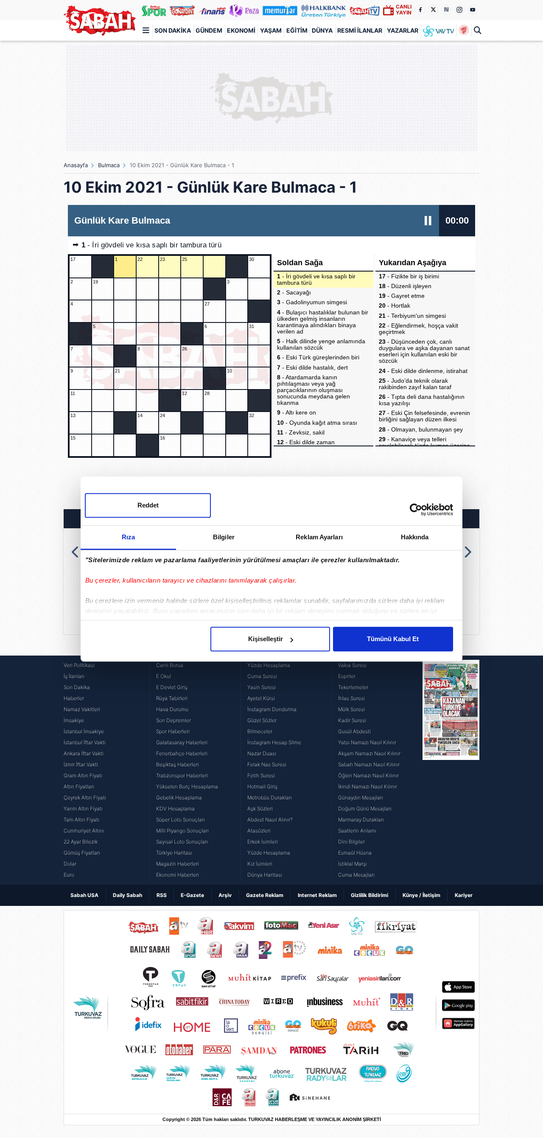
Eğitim (297, 30)
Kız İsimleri (259, 864)
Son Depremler (173, 720)
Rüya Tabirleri (172, 698)
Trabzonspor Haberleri (182, 775)
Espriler (346, 676)
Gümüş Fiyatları (82, 852)
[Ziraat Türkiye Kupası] (463, 30)
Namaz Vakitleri (82, 709)
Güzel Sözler (262, 720)
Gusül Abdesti (354, 731)
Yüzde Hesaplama (268, 665)
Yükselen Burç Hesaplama (187, 786)
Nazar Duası (261, 753)
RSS (162, 895)
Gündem (209, 30)
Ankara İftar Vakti (84, 753)
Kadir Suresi (352, 720)
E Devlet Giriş (172, 687)
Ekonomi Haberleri (177, 875)
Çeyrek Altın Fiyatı (85, 797)
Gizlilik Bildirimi (369, 895)
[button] (75, 552)
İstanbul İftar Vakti (85, 742)
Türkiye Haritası (174, 852)
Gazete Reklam (264, 895)
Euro (69, 875)
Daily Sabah (127, 895)
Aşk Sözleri (260, 808)
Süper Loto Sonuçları (180, 819)
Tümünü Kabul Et (393, 638)
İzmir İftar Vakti (81, 764)
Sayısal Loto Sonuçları (182, 841)
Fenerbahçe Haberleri (181, 753)
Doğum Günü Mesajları (365, 808)
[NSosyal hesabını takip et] (446, 10)
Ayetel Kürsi (261, 698)
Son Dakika (172, 30)
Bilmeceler (259, 731)
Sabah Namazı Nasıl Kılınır (369, 764)
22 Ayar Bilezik (81, 841)
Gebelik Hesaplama (179, 797)
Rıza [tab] (128, 537)
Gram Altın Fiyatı (83, 775)
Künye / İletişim (421, 895)
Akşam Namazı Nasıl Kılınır (369, 753)
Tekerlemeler (353, 687)
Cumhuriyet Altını (84, 830)
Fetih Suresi (261, 775)
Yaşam (271, 30)
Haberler (74, 698)
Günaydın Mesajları (360, 797)
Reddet (148, 505)
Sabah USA (84, 895)
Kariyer (464, 895)
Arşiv (225, 895)
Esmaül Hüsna (355, 852)
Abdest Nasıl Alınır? (270, 819)
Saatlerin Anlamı (357, 830)
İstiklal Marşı (352, 864)
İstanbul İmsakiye (84, 731)
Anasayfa (76, 165)
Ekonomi (241, 30)
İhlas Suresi (351, 698)
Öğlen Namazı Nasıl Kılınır (368, 775)
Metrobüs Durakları (269, 797)
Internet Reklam (317, 895)
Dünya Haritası (264, 875)
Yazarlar (402, 30)
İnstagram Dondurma (272, 709)
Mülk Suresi (351, 709)
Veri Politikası (79, 665)
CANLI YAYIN (403, 9)
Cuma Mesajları (356, 875)
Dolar (70, 864)
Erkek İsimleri (262, 841)
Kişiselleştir (265, 638)
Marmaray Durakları (361, 819)
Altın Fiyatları (79, 786)
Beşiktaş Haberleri (177, 764)
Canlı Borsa (169, 665)
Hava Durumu (172, 709)
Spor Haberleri (173, 731)
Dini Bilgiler (351, 841)
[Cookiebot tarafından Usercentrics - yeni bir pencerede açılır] (416, 509)
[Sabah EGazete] (451, 770)
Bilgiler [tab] (224, 537)
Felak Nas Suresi (266, 764)
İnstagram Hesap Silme (274, 742)
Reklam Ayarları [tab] (319, 537)
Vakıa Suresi (352, 665)
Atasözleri (259, 830)
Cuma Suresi (262, 676)
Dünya (322, 30)
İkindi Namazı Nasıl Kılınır (367, 786)
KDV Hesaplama (175, 808)
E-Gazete (192, 895)
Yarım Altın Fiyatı (83, 808)
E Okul (163, 676)
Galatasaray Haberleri (181, 742)
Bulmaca (109, 165)
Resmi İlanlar (359, 30)
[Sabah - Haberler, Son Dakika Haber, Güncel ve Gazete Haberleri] (100, 21)
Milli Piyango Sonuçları (182, 830)
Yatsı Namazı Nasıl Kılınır (367, 742)
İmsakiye (74, 720)
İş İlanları (74, 676)
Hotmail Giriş (262, 786)
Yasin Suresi (261, 687)
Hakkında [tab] (415, 537)
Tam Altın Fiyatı (81, 819)
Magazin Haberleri (177, 864)
